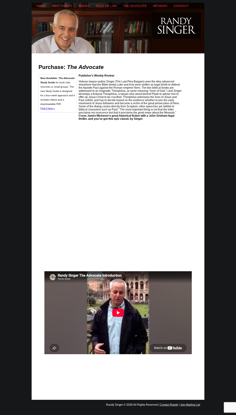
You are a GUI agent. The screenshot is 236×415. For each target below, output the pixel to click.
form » (170, 135)
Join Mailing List (190, 404)
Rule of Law (106, 6)
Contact (181, 6)
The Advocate (135, 6)
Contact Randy (169, 404)
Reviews (160, 6)
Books (84, 6)
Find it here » (47, 108)
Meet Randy (62, 6)
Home (41, 6)
